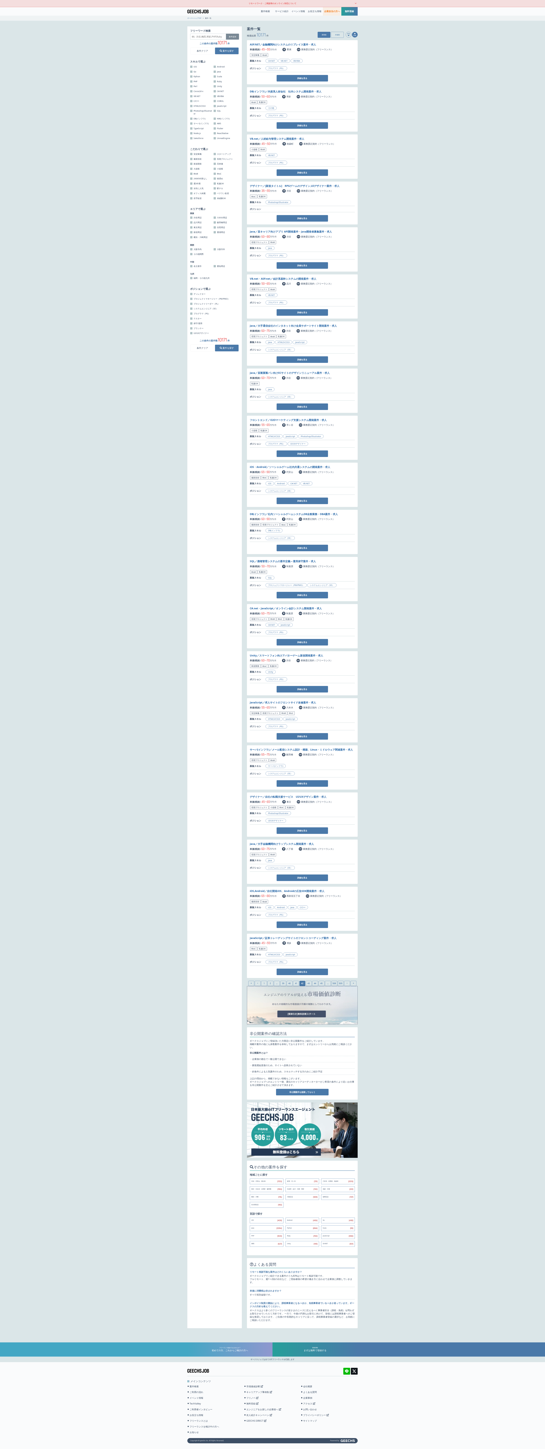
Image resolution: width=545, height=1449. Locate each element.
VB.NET (284, 60)
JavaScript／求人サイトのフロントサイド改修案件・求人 (283, 702)
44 (315, 983)
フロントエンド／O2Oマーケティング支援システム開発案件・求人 (288, 420)
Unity (270, 671)
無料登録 (349, 11)
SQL (270, 577)
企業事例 (307, 1397)
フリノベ (250, 1397)
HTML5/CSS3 (284, 342)
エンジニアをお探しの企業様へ (262, 1409)
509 (340, 983)
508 (334, 983)
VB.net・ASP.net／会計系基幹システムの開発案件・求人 (283, 278)
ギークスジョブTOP (194, 18)
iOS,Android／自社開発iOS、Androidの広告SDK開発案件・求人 (287, 891)
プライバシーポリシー (314, 1415)
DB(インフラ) (274, 530)
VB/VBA (296, 60)
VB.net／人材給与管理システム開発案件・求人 (277, 138)
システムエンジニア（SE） (280, 349)
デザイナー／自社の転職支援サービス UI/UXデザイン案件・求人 (288, 796)
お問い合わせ (310, 1409)
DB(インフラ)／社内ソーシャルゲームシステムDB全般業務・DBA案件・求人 (294, 514)
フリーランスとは (199, 1420)
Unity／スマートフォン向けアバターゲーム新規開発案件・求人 (286, 655)
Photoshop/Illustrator (278, 202)
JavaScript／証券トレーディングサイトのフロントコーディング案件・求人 (293, 938)
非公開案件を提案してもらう (302, 1092)
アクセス (307, 1403)
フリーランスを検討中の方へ (204, 1426)
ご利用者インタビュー (201, 1409)
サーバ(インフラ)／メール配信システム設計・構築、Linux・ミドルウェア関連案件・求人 (301, 749)
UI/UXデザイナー (298, 443)
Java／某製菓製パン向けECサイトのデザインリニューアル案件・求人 (290, 372)
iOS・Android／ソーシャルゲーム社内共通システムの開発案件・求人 (290, 467)
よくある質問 (310, 1392)
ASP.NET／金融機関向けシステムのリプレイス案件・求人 (283, 44)
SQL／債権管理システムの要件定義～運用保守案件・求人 (283, 561)
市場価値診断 (253, 1386)
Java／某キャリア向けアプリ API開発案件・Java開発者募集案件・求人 (291, 231)
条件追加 (232, 36)
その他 (271, 108)
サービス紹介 (282, 11)
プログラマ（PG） (276, 68)
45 (321, 983)
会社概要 (307, 1386)
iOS (269, 483)
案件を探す (228, 50)
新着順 (324, 35)
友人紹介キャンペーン (257, 1415)
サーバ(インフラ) (275, 766)
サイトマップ (310, 1420)
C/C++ (302, 907)
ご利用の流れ (196, 1392)
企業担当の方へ (332, 11)
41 (296, 983)
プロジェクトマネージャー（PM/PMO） (286, 585)
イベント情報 (298, 11)
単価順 (337, 35)
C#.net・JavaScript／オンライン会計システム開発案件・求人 (286, 608)
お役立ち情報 (314, 11)
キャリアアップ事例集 (257, 1392)
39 (283, 983)
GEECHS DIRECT (254, 1420)
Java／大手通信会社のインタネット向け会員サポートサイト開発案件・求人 (293, 325)
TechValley (195, 1403)
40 (289, 983)
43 (309, 983)
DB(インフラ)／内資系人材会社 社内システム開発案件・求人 (285, 91)
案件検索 (265, 11)
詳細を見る (302, 78)
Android (281, 483)
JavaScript (300, 342)
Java (270, 248)
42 (302, 983)
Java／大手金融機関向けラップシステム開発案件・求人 (282, 844)
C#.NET (271, 60)
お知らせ (194, 1432)
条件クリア (202, 50)
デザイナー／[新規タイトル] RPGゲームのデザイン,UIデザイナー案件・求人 (294, 186)
